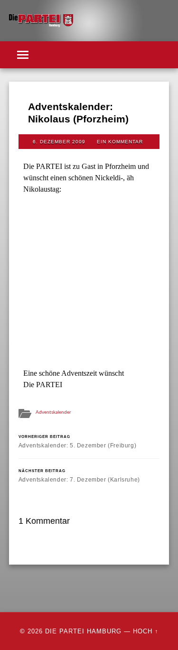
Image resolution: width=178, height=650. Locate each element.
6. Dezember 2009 (59, 141)
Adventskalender (53, 412)
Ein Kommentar (120, 141)
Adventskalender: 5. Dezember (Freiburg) (77, 441)
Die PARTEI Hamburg (83, 631)
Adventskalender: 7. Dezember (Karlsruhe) (79, 475)
